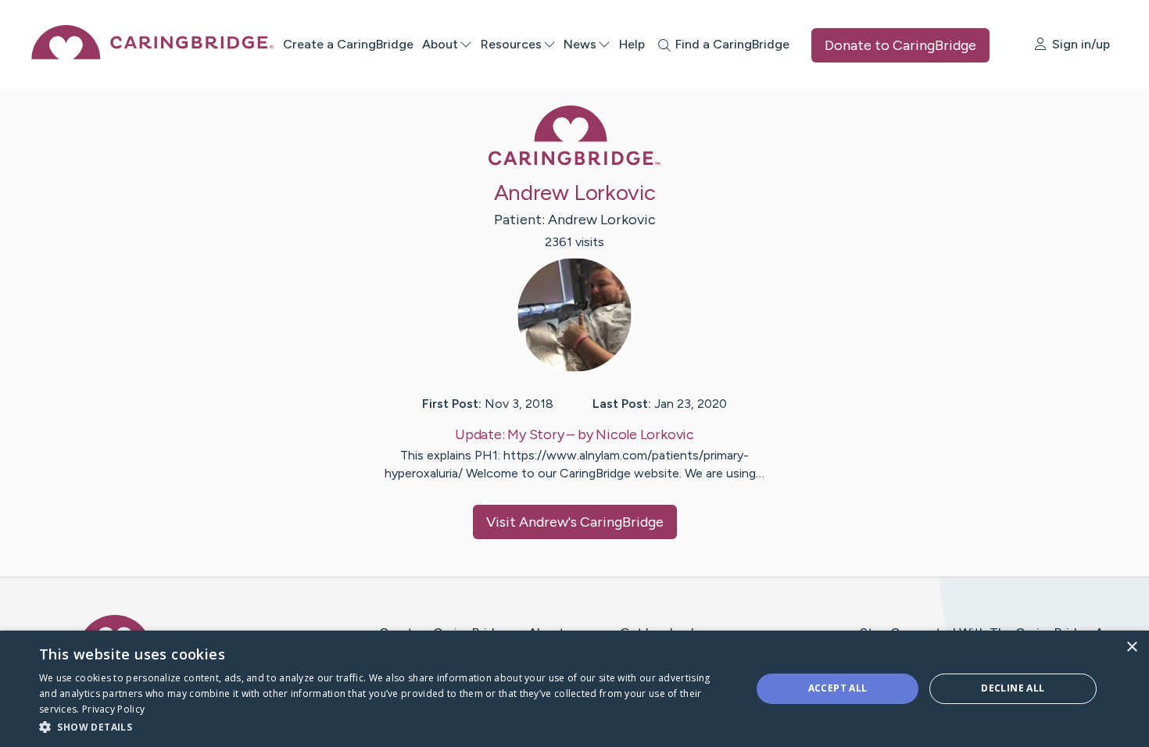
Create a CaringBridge (348, 44)
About (440, 44)
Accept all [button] (838, 688)
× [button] (1131, 647)
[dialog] (574, 689)
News (580, 44)
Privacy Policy (113, 709)
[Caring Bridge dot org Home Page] (152, 55)
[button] (384, 726)
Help (632, 44)
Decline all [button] (1012, 688)
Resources (511, 44)
